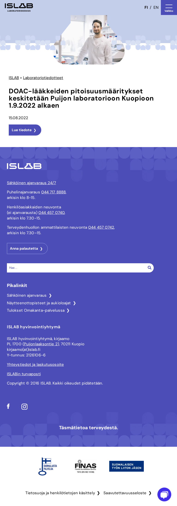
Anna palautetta (24, 248)
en (156, 7)
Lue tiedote (22, 130)
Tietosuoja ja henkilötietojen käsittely (60, 492)
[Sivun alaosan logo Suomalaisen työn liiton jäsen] (126, 472)
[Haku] (149, 268)
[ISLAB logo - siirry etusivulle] (19, 7)
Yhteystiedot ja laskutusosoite (35, 364)
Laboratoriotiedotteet (43, 77)
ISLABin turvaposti (24, 373)
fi (146, 7)
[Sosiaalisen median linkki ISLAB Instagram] (24, 408)
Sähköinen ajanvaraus (27, 295)
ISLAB (14, 77)
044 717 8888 (53, 192)
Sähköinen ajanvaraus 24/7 (31, 182)
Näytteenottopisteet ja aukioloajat (39, 302)
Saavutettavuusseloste (124, 492)
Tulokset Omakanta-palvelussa (36, 310)
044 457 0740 (51, 212)
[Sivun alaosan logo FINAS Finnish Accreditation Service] (85, 478)
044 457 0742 (101, 227)
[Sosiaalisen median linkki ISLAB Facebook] (8, 407)
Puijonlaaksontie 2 (41, 343)
